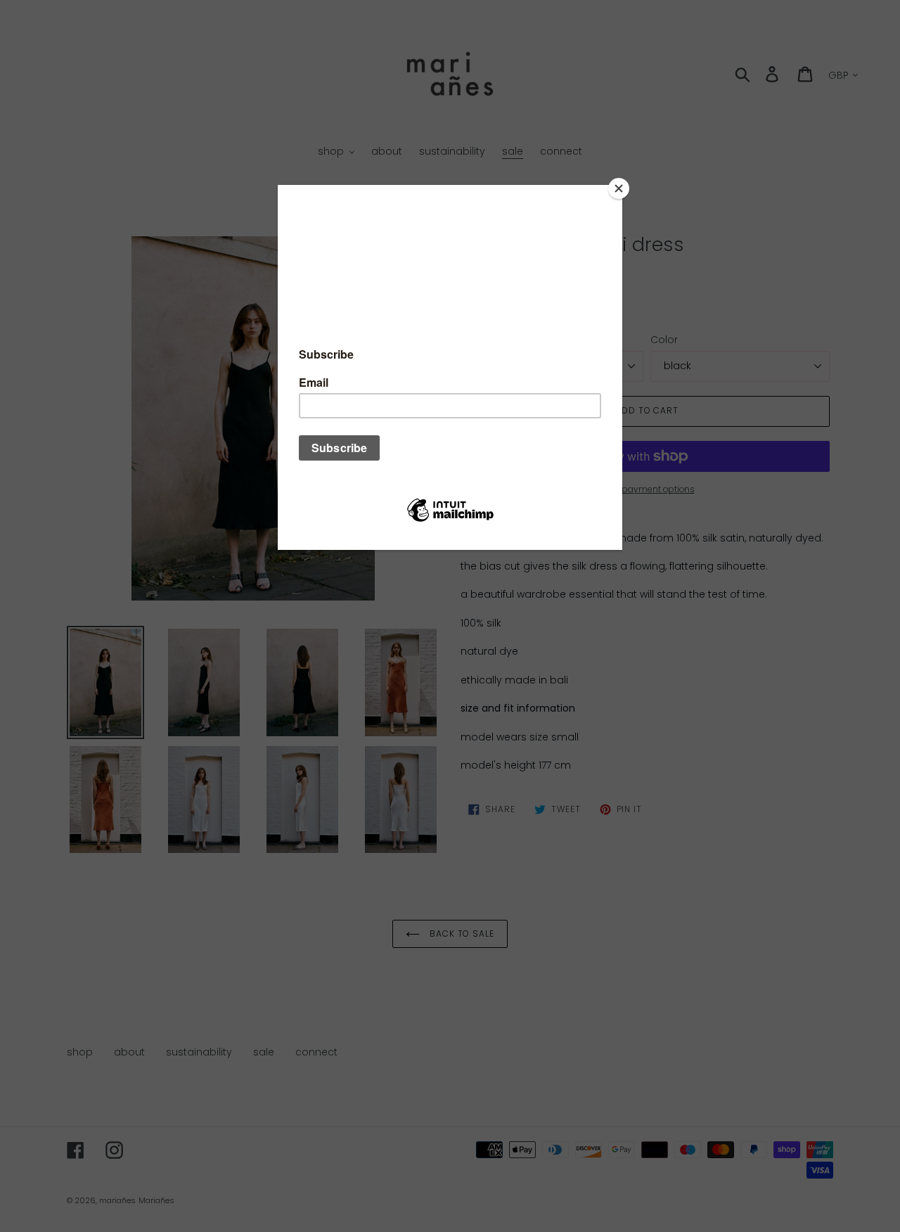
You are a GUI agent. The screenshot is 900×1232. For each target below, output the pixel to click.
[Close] (618, 188)
